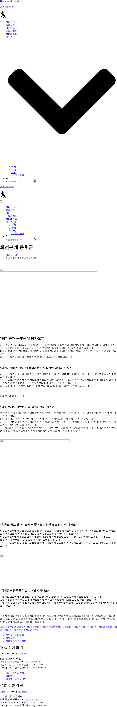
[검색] (35, 181)
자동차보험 (11, 34)
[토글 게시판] (14, 222)
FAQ (13, 172)
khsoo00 (15, 255)
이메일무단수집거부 (16, 641)
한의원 (111, 627)
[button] (61, 101)
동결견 (22, 627)
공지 (13, 166)
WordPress (23, 653)
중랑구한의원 (87, 627)
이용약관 (10, 638)
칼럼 (13, 169)
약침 (57, 627)
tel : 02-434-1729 (33, 661)
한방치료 (103, 627)
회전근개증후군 (31, 630)
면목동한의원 (48, 627)
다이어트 (10, 28)
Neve (2, 653)
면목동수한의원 (34, 627)
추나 (96, 627)
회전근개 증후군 (15, 630)
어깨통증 (69, 627)
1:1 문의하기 (17, 175)
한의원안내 (11, 22)
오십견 (77, 627)
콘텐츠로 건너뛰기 (9, 1)
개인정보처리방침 (15, 635)
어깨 (62, 627)
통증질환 (10, 25)
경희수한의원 (12, 627)
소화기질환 (11, 31)
